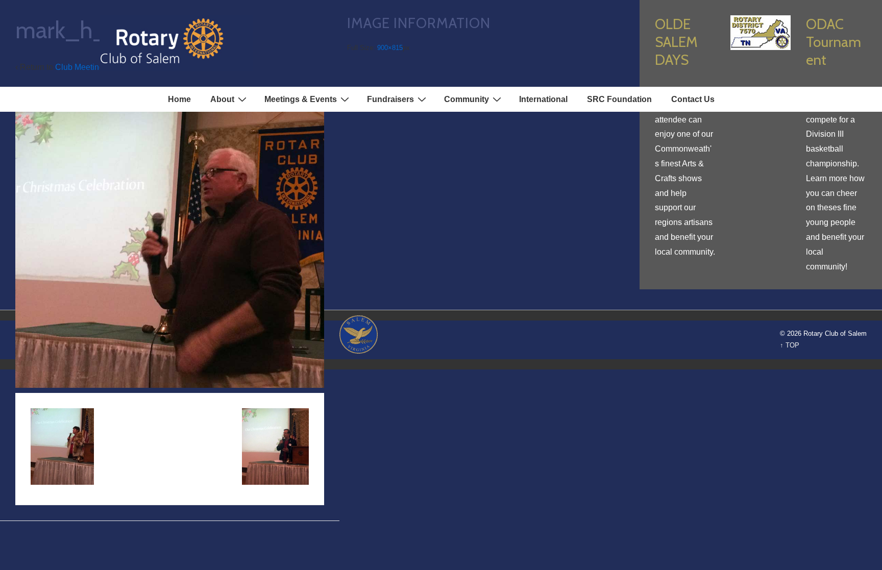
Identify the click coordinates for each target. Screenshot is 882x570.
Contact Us (693, 99)
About (222, 99)
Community (466, 99)
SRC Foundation (619, 99)
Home (179, 99)
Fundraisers (390, 99)
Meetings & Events (300, 99)
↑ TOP (789, 345)
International (543, 99)
